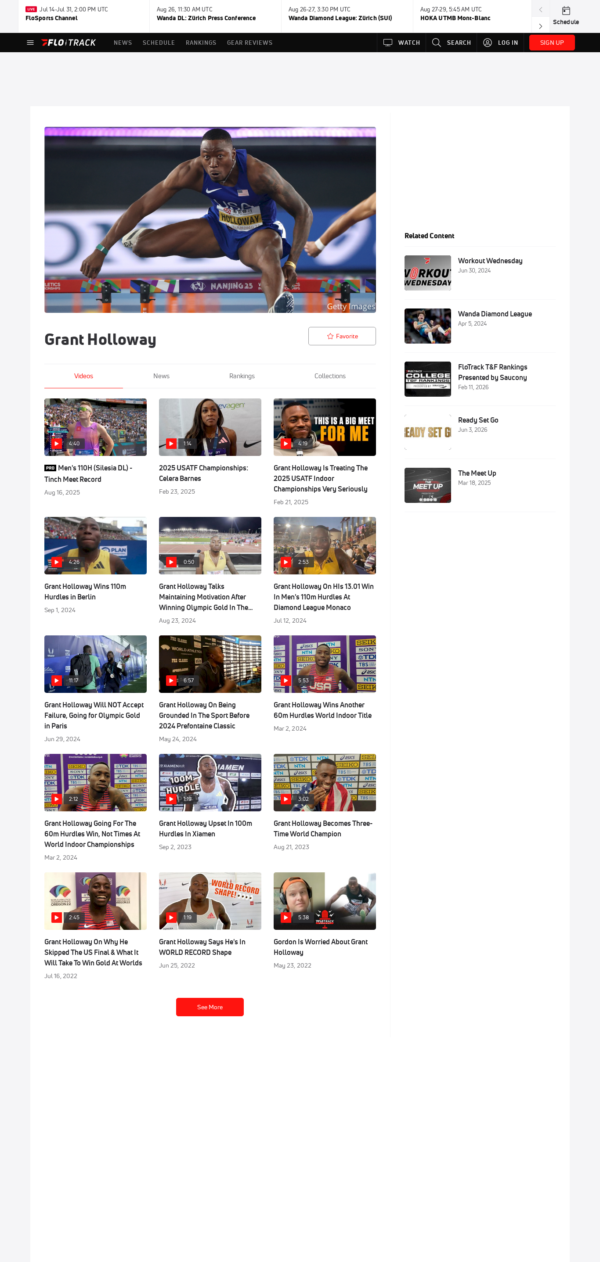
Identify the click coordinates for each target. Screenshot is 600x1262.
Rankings (242, 376)
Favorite (347, 336)
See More (210, 1007)
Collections (330, 376)
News (161, 376)
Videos (83, 376)
